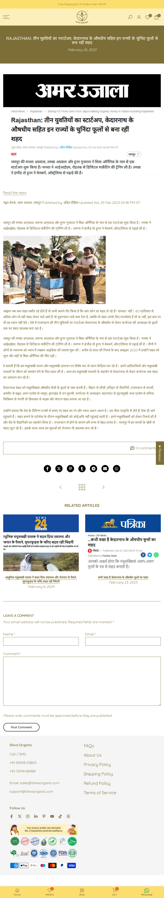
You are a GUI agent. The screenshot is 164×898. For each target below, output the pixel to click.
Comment (12, 654)
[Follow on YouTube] (52, 816)
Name (9, 634)
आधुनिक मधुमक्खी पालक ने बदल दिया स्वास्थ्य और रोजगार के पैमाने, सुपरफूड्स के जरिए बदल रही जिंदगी (41, 579)
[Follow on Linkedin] (36, 816)
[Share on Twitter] (59, 468)
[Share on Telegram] (93, 468)
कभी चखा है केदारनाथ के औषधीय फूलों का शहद (123, 577)
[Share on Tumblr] (82, 468)
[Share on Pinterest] (70, 468)
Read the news (14, 192)
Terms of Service (100, 792)
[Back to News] (82, 487)
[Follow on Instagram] (28, 816)
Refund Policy (97, 783)
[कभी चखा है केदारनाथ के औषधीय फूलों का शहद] (60, 487)
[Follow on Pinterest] (44, 816)
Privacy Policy (97, 764)
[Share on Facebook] (47, 468)
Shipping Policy (98, 773)
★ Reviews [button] (160, 453)
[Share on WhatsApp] (116, 468)
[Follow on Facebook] (11, 816)
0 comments (146, 448)
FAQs (89, 745)
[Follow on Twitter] (20, 816)
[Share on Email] (105, 468)
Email (90, 634)
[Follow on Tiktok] (60, 816)
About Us (92, 755)
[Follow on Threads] (68, 816)
